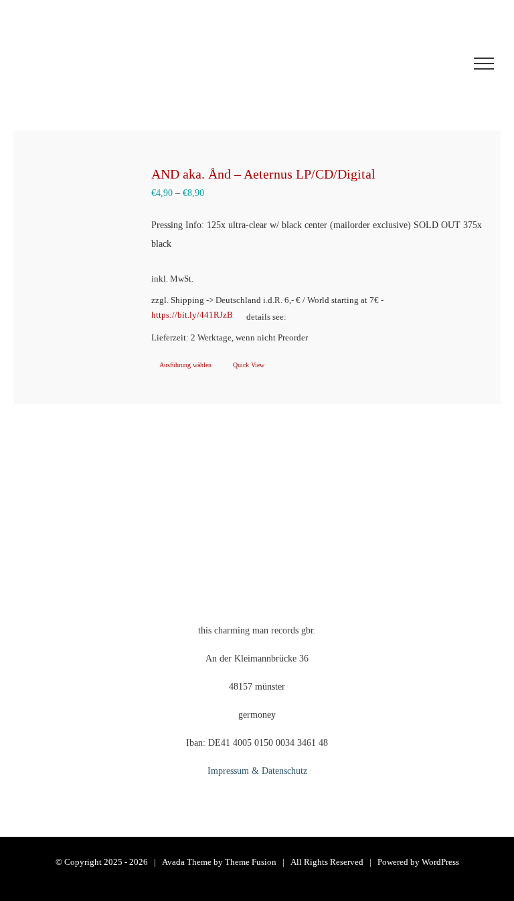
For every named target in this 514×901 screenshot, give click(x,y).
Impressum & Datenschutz (257, 771)
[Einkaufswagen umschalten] (356, 63)
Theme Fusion (250, 862)
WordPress (440, 862)
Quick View (248, 365)
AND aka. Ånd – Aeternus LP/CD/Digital (263, 174)
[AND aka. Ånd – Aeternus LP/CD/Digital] (80, 217)
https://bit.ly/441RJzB (192, 315)
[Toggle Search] (434, 63)
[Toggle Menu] (484, 64)
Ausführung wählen (185, 365)
